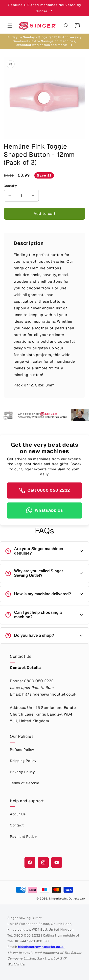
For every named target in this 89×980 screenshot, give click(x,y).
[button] (9, 25)
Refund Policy (22, 749)
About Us (18, 814)
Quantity (10, 186)
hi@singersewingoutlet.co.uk (41, 947)
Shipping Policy (23, 761)
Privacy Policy (22, 772)
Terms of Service (24, 783)
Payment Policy (23, 836)
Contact (16, 825)
